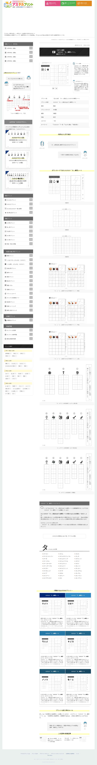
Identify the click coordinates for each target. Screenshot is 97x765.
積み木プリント (19, 281)
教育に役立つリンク (18, 310)
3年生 (7, 356)
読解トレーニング (18, 306)
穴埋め (22, 391)
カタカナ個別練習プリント (71, 39)
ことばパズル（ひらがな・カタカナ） (19, 260)
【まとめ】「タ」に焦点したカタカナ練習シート (85, 39)
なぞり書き (68, 124)
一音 (54, 121)
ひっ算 (7, 386)
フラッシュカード (19, 293)
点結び (7, 378)
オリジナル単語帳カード (18, 297)
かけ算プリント (19, 235)
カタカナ (56, 124)
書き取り (75, 124)
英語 (25, 366)
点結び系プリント (19, 268)
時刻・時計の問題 (18, 244)
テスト (21, 386)
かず (7, 373)
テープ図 (7, 393)
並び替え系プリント (18, 212)
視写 (7, 391)
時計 (19, 376)
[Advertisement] (49, 22)
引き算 (20, 373)
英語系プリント (18, 302)
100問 (14, 386)
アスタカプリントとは (25, 753)
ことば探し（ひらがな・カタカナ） (19, 264)
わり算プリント (19, 239)
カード (28, 386)
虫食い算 (8, 388)
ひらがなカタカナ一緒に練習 (18, 208)
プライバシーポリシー (44, 753)
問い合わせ (50, 755)
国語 (54, 106)
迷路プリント (19, 255)
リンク (77, 753)
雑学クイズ (19, 272)
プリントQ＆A (35, 753)
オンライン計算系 (18, 330)
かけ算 (27, 373)
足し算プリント (19, 227)
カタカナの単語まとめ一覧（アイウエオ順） (64, 536)
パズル (14, 378)
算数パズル (18, 285)
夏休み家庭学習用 (19, 339)
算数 (7, 363)
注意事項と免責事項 (70, 753)
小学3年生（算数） (19, 56)
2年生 (22, 353)
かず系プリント (18, 223)
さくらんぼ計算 (17, 388)
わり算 (7, 376)
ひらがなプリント (19, 200)
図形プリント (19, 276)
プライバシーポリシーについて (57, 753)
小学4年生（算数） (18, 61)
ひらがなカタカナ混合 (10, 366)
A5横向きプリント (19, 320)
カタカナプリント (62, 39)
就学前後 (8, 353)
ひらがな (15, 363)
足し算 (13, 373)
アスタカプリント (54, 39)
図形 (24, 376)
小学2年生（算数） (19, 52)
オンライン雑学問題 (18, 334)
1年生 (15, 353)
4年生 (14, 356)
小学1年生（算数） (19, 48)
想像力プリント (19, 289)
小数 (14, 376)
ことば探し (14, 391)
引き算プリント (19, 231)
